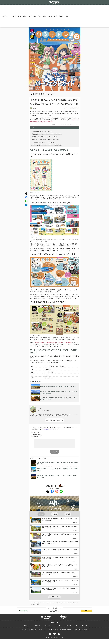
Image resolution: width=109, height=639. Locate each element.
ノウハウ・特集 (42, 16)
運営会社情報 (33, 629)
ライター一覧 (58, 629)
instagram (56, 491)
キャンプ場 (16, 16)
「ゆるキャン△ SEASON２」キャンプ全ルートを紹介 (44, 136)
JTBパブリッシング (36, 192)
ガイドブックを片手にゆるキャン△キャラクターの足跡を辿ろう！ (46, 145)
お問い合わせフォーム (46, 429)
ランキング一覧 (54, 596)
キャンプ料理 (32, 16)
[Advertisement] (89, 16)
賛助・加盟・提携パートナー (84, 629)
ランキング (62, 16)
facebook (26, 197)
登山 (48, 16)
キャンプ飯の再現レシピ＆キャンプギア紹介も (43, 142)
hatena (26, 205)
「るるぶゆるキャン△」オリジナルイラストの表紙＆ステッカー (47, 134)
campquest (46, 616)
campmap (62, 616)
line (26, 201)
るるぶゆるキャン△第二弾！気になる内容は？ (42, 131)
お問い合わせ (51, 629)
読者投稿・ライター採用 (72, 629)
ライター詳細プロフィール (55, 420)
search (67, 16)
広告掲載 (64, 629)
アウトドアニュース (6, 16)
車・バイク (54, 16)
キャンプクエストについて (24, 629)
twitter (26, 194)
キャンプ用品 (23, 16)
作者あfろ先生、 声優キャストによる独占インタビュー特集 (46, 139)
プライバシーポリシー (42, 629)
